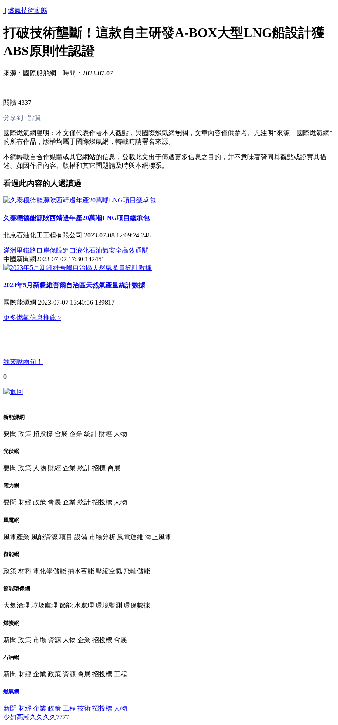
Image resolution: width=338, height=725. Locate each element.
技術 (84, 708)
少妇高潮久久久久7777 (36, 716)
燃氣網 (11, 691)
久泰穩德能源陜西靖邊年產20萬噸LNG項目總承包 (76, 217)
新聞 (9, 708)
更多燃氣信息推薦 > (32, 317)
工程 (69, 708)
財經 (24, 708)
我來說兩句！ (23, 361)
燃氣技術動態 (27, 10)
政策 (54, 708)
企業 (39, 708)
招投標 (102, 708)
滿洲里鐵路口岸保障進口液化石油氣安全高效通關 (75, 250)
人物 (120, 708)
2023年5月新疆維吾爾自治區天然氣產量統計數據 (74, 285)
